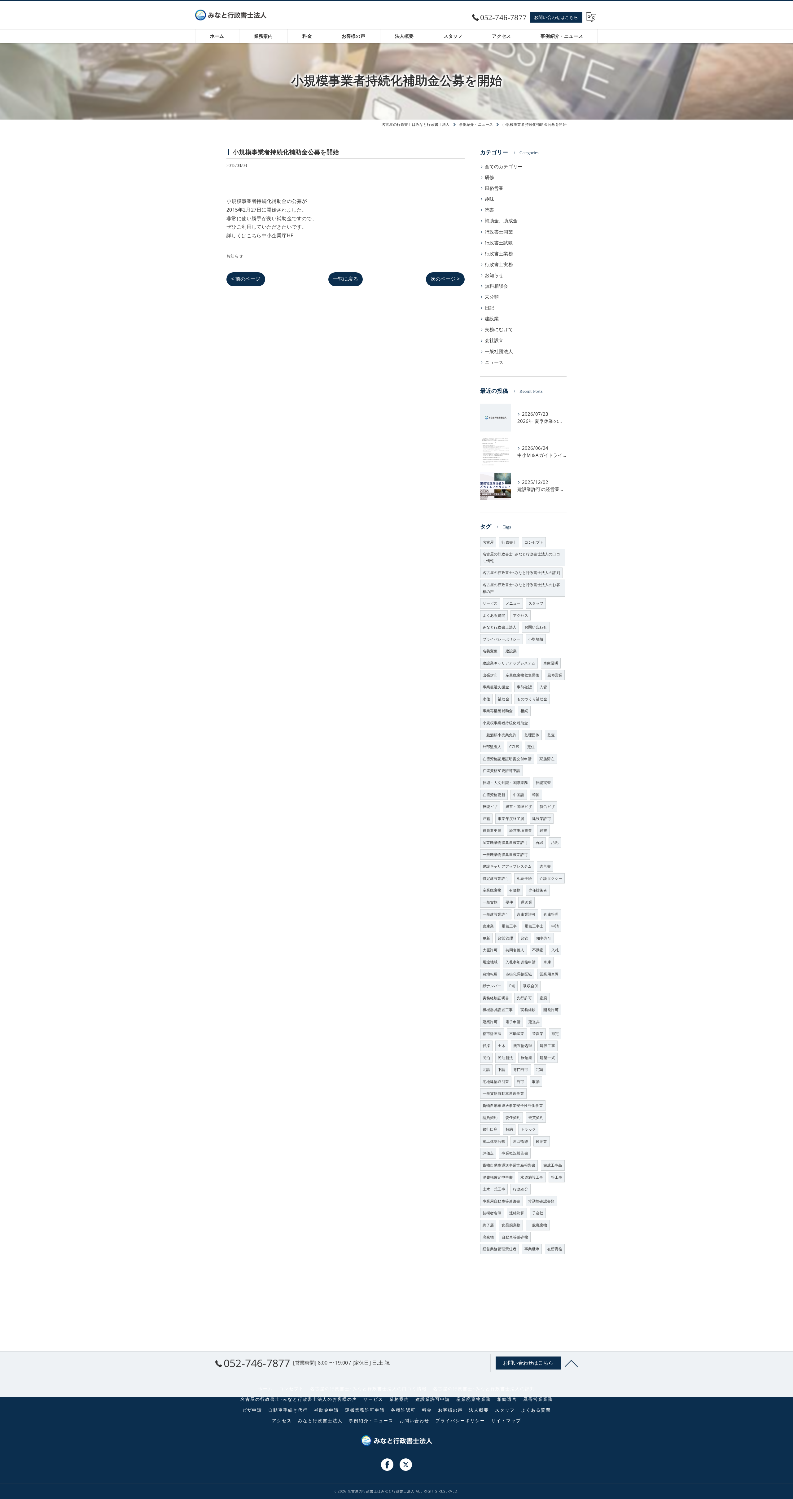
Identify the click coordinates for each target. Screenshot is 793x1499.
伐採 (486, 1045)
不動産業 (516, 1033)
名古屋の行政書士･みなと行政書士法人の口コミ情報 (521, 557)
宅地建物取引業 (496, 1081)
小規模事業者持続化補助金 (505, 722)
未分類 (492, 297)
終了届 (488, 1225)
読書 (489, 210)
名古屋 (488, 542)
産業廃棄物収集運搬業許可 (505, 842)
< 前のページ (245, 278)
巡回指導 (520, 1141)
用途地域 (490, 962)
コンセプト (533, 542)
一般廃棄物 (537, 1225)
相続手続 (524, 878)
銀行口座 (490, 1129)
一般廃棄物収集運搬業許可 (505, 854)
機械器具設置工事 (498, 1009)
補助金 (503, 699)
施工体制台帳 (494, 1141)
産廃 (543, 998)
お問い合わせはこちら (556, 17)
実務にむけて (499, 329)
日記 (489, 308)
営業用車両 (549, 974)
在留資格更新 (494, 794)
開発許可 (551, 1009)
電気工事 (509, 926)
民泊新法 (505, 1057)
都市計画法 (492, 1033)
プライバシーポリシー (501, 639)
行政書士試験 (499, 243)
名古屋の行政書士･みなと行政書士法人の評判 (521, 572)
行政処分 (520, 1189)
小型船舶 (535, 639)
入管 (543, 687)
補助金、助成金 (501, 221)
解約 (509, 1129)
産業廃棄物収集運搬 (523, 675)
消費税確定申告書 (498, 1177)
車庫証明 (551, 663)
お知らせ (234, 256)
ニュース (494, 362)
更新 (486, 938)
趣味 (489, 199)
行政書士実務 (499, 264)
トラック (528, 1129)
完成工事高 (552, 1165)
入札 (555, 950)
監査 (551, 735)
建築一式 (547, 1057)
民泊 (486, 1057)
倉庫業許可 (526, 914)
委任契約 (513, 1117)
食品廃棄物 (511, 1225)
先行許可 (524, 998)
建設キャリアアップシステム (507, 866)
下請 (501, 1069)
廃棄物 (488, 1237)
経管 (524, 938)
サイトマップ (506, 1420)
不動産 (538, 950)
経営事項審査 (520, 830)
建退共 (534, 1021)
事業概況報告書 (515, 1153)
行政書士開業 (499, 232)
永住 (486, 699)
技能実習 (543, 782)
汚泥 (555, 842)
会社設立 (494, 340)
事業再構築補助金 (498, 710)
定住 (531, 746)
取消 (536, 1081)
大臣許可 (490, 950)
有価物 (515, 890)
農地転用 (490, 974)
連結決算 (516, 1213)
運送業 (526, 902)
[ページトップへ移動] (571, 1363)
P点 (512, 985)
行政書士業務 (499, 253)
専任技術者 (537, 890)
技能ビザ (490, 806)
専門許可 (520, 1069)
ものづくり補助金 (532, 699)
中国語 (518, 794)
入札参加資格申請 (521, 962)
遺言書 (545, 866)
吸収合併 (530, 985)
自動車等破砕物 (515, 1237)
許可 (520, 1081)
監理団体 (532, 735)
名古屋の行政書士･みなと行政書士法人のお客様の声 (521, 588)
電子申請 (513, 1021)
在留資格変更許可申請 (501, 770)
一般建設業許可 (496, 914)
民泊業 (541, 1141)
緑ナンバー (492, 985)
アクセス (520, 615)
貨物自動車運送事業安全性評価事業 (513, 1105)
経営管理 (505, 938)
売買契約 (536, 1117)
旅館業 (526, 1057)
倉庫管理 (551, 914)
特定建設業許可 (496, 878)
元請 (486, 1069)
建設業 (492, 319)
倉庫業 (488, 926)
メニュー (513, 603)
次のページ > (445, 278)
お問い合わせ (535, 627)
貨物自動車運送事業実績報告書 (509, 1165)
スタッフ (536, 603)
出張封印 (490, 675)
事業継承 (532, 1248)
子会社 (538, 1213)
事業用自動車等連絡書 (501, 1201)
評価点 (488, 1153)
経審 (543, 830)
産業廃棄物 (492, 890)
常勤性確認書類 (541, 1201)
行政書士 (509, 542)
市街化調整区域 (519, 974)
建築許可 (490, 1021)
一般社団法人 (499, 351)
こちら (254, 235)
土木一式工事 (494, 1189)
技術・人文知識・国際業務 (505, 782)
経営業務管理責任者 (500, 1248)
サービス (490, 603)
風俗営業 (494, 188)
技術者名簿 (492, 1213)
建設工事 (547, 1045)
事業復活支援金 (496, 687)
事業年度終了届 (511, 818)
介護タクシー (551, 878)
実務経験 (528, 1009)
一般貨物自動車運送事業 (503, 1093)
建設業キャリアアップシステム (509, 663)
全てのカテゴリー (504, 166)
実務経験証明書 (496, 998)
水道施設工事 (531, 1177)
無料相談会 (496, 286)
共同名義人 (515, 950)
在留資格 (555, 1248)
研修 (489, 177)
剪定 (555, 1033)
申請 (555, 926)
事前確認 (524, 687)
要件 (509, 902)
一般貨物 (490, 902)
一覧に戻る (345, 278)
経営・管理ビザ (519, 806)
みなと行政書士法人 (500, 627)
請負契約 (490, 1117)
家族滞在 (546, 758)
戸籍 (486, 818)
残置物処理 (522, 1045)
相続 (524, 710)
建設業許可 (541, 818)
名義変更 (490, 651)
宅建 (540, 1069)
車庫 (547, 962)
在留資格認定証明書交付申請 (507, 758)
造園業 (538, 1033)
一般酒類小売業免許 (500, 735)
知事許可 (543, 938)
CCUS (514, 746)
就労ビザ (547, 806)
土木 (501, 1045)
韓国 (536, 794)
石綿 (539, 842)
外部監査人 (492, 746)
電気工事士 (533, 926)
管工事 (557, 1177)
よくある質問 (494, 615)
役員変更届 (492, 830)
